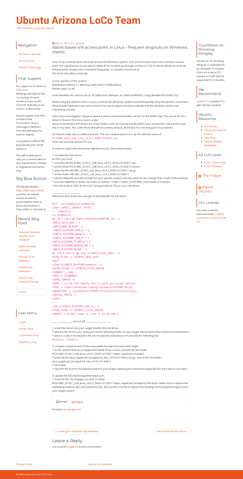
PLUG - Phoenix (213, 166)
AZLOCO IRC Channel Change (29, 279)
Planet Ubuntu (205, 189)
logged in (72, 446)
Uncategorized (72, 409)
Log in (22, 322)
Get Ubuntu (210, 126)
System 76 (202, 101)
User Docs (210, 137)
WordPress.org (27, 342)
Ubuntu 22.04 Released (27, 258)
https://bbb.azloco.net (29, 190)
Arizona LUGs (27, 60)
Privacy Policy (24, 464)
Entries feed (26, 328)
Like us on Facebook (100, 464)
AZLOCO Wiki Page (30, 67)
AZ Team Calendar (30, 54)
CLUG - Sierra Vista (215, 162)
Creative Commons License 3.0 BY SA (211, 217)
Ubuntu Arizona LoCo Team (78, 20)
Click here (22, 90)
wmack (80, 43)
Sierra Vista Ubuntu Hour (170, 431)
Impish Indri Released (26, 269)
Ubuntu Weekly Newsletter (213, 143)
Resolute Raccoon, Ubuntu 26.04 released (29, 235)
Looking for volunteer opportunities (78, 431)
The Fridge (211, 175)
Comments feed (28, 335)
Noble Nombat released (27, 248)
